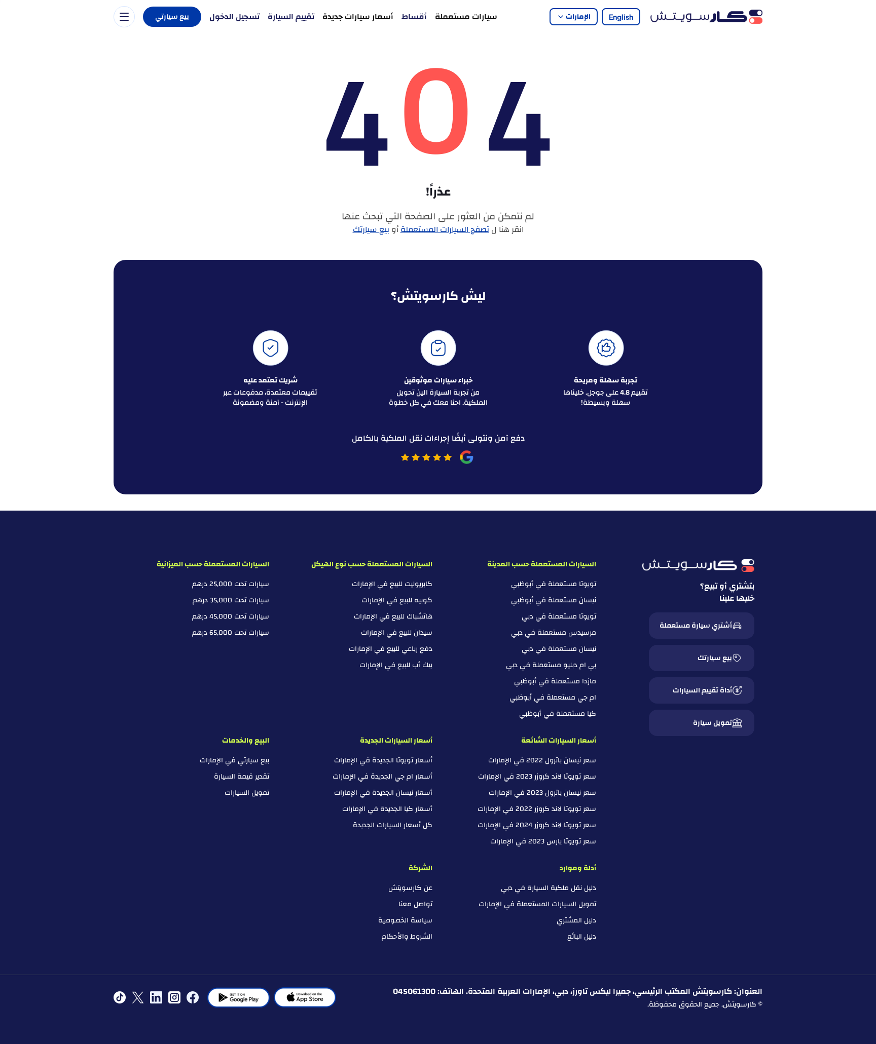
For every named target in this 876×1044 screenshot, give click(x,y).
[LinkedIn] (156, 997)
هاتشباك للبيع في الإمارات (393, 616)
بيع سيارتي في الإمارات (234, 760)
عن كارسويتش (410, 888)
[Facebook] (193, 997)
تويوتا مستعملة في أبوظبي (553, 584)
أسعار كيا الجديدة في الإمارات (387, 809)
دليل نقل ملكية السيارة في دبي (548, 888)
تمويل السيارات (247, 792)
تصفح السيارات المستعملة (444, 229)
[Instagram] (174, 997)
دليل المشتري (576, 920)
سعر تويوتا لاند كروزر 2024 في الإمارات (537, 825)
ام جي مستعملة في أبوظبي (552, 697)
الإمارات (578, 16)
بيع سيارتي (172, 16)
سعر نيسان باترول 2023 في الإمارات (542, 792)
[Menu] (124, 16)
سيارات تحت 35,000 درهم (231, 600)
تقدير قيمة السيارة (241, 776)
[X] (138, 997)
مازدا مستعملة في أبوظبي (555, 681)
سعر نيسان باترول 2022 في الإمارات (542, 760)
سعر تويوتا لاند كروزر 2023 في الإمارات (537, 776)
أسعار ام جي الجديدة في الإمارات (382, 776)
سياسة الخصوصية (405, 920)
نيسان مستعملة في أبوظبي (553, 600)
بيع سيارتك (371, 229)
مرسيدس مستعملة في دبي (553, 632)
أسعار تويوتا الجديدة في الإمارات (383, 760)
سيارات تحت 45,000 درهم (230, 616)
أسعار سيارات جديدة (357, 16)
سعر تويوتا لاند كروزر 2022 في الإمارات (537, 809)
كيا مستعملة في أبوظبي (557, 713)
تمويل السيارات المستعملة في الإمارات (537, 904)
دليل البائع (581, 936)
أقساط (414, 17)
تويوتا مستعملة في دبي (559, 616)
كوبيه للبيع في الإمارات (396, 600)
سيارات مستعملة (466, 16)
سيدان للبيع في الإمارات (396, 632)
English (621, 16)
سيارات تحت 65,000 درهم (230, 632)
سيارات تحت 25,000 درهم (230, 584)
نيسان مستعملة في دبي (559, 648)
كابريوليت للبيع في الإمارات (392, 584)
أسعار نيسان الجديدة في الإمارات (383, 792)
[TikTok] (120, 997)
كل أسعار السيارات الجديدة (392, 825)
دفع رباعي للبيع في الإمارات (390, 648)
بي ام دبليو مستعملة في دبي (551, 665)
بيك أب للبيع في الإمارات (395, 665)
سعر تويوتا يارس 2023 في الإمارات (543, 841)
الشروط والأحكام (407, 936)
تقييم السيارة (291, 17)
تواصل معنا (415, 904)
